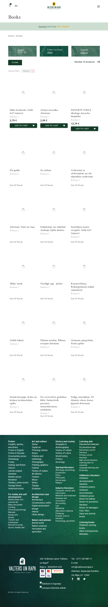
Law (57, 506)
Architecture (37, 499)
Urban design (38, 514)
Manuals (11, 512)
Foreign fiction (14, 485)
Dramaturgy (13, 459)
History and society (65, 441)
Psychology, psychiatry (65, 521)
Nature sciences (39, 526)
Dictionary (83, 470)
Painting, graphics (40, 465)
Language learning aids (89, 468)
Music (35, 479)
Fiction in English (16, 450)
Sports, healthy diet (16, 527)
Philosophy (60, 478)
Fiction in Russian (16, 453)
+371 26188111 (84, 558)
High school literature (88, 460)
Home (11, 36)
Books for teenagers (88, 507)
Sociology (60, 462)
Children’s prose (86, 496)
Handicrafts (13, 515)
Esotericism (61, 473)
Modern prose (14, 477)
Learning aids (86, 441)
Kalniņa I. (14, 116)
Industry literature (65, 488)
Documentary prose (17, 456)
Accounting (60, 503)
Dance (35, 444)
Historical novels (16, 488)
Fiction (11, 441)
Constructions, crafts (41, 503)
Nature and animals (41, 520)
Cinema (35, 468)
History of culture (40, 471)
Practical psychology (17, 510)
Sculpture (36, 488)
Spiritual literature (65, 467)
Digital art (36, 447)
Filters (15, 62)
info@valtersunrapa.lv (82, 567)
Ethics (58, 475)
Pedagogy (60, 513)
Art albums (37, 474)
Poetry (11, 462)
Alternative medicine (64, 511)
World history (62, 456)
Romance (12, 479)
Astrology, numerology (65, 470)
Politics (59, 459)
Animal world (38, 523)
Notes (35, 482)
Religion (59, 483)
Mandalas (83, 534)
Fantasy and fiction (16, 465)
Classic (11, 468)
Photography (38, 462)
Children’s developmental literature (86, 481)
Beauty (11, 517)
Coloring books (87, 522)
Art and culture (39, 441)
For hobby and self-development (17, 495)
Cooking (11, 507)
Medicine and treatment (66, 496)
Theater (35, 485)
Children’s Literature (89, 475)
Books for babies (87, 499)
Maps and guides (15, 505)
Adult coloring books (88, 531)
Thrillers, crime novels (18, 482)
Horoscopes (61, 480)
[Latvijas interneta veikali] (53, 587)
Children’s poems (87, 487)
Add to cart (21, 125)
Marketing (60, 508)
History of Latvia (63, 453)
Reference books (15, 525)
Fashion (35, 477)
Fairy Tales (84, 510)
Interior (35, 511)
